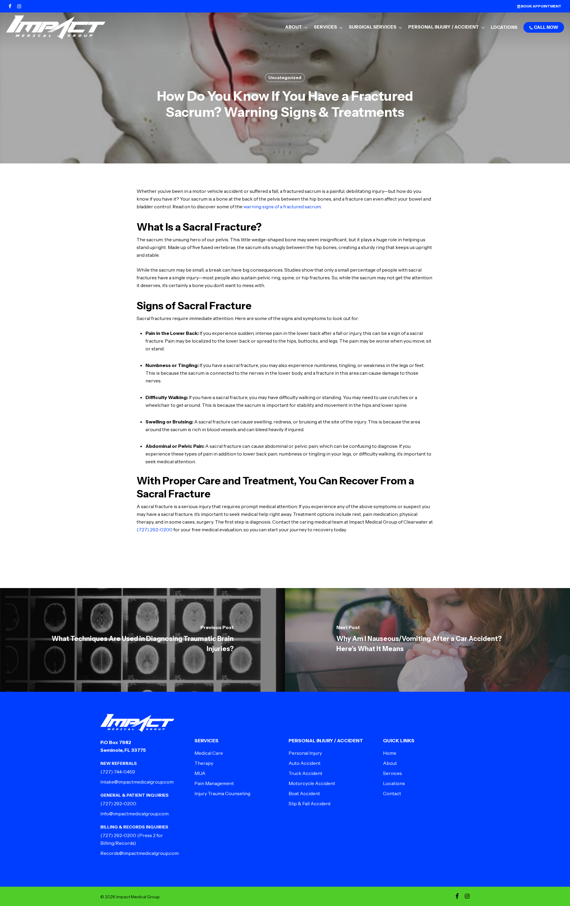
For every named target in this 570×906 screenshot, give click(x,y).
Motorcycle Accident (312, 783)
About (390, 763)
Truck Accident (305, 773)
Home (389, 753)
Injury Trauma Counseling (222, 793)
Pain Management (214, 783)
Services (392, 773)
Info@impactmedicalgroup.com (134, 814)
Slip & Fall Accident (310, 803)
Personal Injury (305, 753)
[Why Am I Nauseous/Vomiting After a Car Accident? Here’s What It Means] (427, 640)
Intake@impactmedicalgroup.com (137, 782)
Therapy (203, 763)
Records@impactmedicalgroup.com (139, 853)
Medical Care (208, 753)
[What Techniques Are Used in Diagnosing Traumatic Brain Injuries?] (142, 640)
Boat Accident (304, 793)
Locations (394, 783)
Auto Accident (305, 763)
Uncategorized (284, 77)
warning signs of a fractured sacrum (282, 206)
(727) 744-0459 (117, 772)
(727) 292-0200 (154, 529)
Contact (392, 793)
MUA (199, 773)
